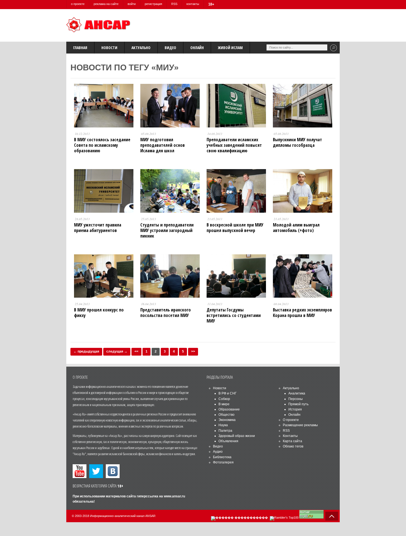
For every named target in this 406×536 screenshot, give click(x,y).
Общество (226, 415)
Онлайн (197, 47)
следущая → (116, 351)
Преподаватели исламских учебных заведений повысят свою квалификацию (234, 145)
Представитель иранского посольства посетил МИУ (165, 312)
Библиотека (222, 457)
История (295, 409)
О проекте (291, 420)
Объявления (228, 441)
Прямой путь (298, 404)
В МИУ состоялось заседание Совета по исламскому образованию (102, 145)
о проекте (78, 4)
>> (193, 351)
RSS (174, 4)
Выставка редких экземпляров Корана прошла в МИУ (302, 312)
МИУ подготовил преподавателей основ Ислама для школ (162, 145)
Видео (170, 47)
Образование (229, 409)
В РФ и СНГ (227, 393)
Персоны (295, 399)
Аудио (218, 452)
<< (136, 351)
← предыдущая (86, 351)
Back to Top (331, 516)
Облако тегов (293, 446)
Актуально (141, 47)
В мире (224, 404)
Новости (109, 47)
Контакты (290, 436)
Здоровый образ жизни (236, 436)
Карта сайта (292, 441)
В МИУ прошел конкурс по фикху (99, 312)
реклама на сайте (106, 4)
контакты (192, 4)
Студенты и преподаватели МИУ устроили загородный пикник (167, 230)
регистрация (153, 4)
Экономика (227, 420)
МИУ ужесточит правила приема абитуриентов (97, 227)
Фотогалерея (223, 462)
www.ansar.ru (174, 496)
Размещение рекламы (300, 425)
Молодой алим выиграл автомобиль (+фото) (296, 227)
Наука (223, 425)
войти (132, 4)
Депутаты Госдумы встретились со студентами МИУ (234, 315)
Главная (80, 47)
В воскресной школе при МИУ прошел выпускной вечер (235, 227)
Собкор (224, 399)
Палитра (225, 431)
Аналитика (296, 393)
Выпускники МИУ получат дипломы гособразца (297, 142)
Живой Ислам (230, 47)
